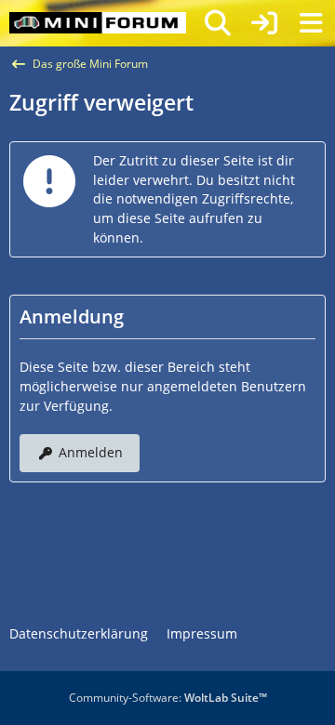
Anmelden (91, 452)
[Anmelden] (264, 23)
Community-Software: (168, 697)
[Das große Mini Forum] (98, 23)
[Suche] (217, 23)
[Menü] (310, 23)
